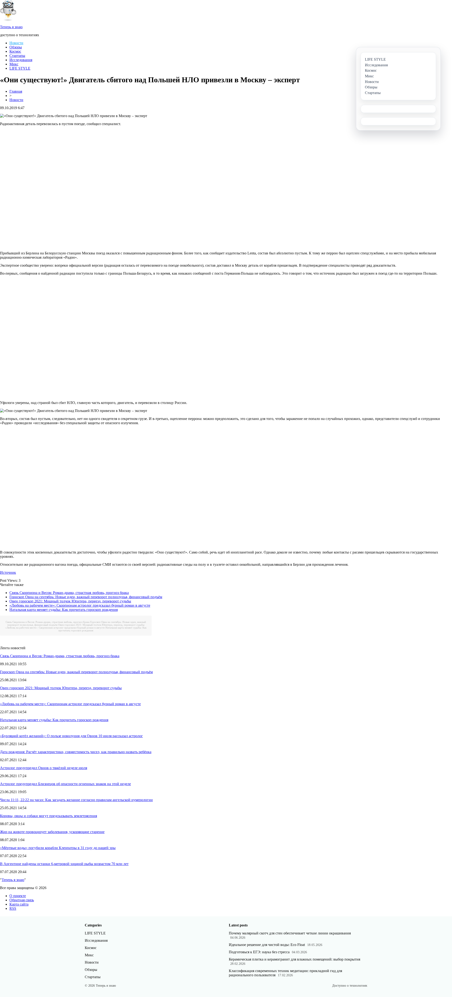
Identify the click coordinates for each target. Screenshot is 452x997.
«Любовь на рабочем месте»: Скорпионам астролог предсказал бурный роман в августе (79, 605)
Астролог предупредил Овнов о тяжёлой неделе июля (43, 768)
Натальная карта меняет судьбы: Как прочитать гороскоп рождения (63, 610)
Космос (15, 51)
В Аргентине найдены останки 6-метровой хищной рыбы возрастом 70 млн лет (64, 864)
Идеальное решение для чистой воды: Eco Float (267, 945)
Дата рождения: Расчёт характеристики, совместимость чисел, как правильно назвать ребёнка (75, 752)
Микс (13, 64)
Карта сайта (18, 904)
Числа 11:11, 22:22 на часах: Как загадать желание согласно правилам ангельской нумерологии (76, 800)
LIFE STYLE (19, 68)
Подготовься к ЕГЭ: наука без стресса (259, 952)
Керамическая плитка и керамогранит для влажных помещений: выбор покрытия (294, 959)
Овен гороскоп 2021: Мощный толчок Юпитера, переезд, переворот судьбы (70, 601)
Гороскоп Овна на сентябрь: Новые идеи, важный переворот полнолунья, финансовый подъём (85, 597)
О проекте (17, 896)
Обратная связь (21, 900)
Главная (15, 91)
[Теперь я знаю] (8, 20)
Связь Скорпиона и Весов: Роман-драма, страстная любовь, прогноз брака (69, 593)
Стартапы (17, 56)
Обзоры (15, 47)
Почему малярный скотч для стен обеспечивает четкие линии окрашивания (290, 933)
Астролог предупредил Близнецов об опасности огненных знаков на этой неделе (65, 784)
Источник (8, 572)
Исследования (20, 60)
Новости (16, 43)
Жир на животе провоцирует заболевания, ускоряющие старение (52, 832)
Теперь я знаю (13, 880)
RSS (12, 908)
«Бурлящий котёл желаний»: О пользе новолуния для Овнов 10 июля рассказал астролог (71, 736)
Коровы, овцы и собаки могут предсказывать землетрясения (48, 816)
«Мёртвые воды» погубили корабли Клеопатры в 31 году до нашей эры (58, 848)
